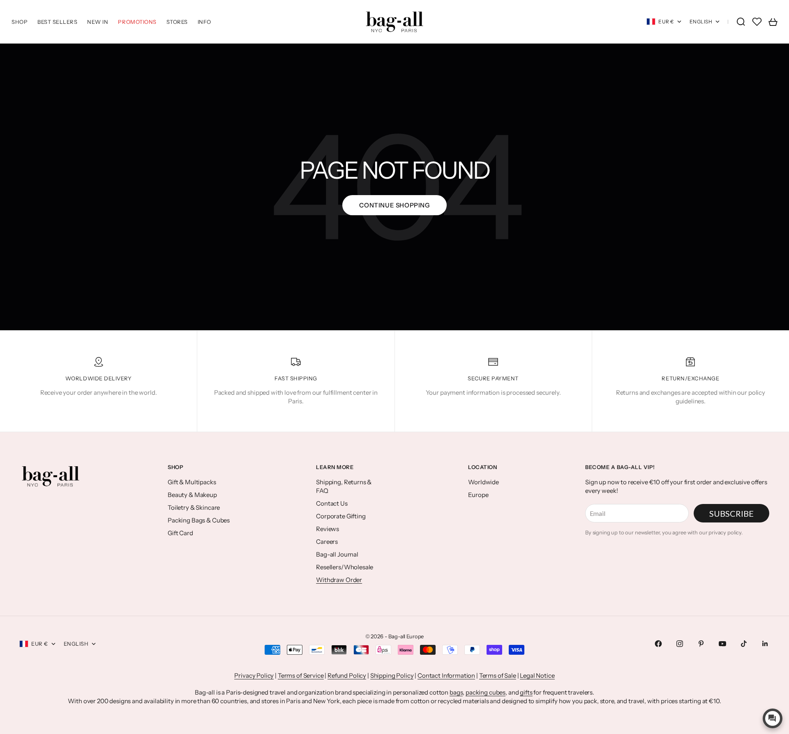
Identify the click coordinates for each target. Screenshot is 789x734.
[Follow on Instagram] (680, 644)
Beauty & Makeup (192, 495)
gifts (526, 692)
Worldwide (483, 482)
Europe (478, 495)
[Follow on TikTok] (744, 644)
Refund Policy (347, 675)
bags (456, 692)
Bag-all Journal (337, 554)
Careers (327, 541)
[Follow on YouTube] (722, 644)
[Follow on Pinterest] (701, 644)
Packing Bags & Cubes (199, 520)
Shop (20, 21)
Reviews (327, 529)
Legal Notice (537, 675)
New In (97, 21)
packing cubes (485, 692)
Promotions (137, 21)
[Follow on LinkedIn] (765, 644)
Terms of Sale (497, 675)
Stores (177, 21)
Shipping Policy (392, 675)
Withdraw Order (339, 580)
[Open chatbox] (772, 718)
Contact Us (332, 503)
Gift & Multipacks (192, 482)
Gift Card (180, 533)
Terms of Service (301, 675)
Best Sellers (57, 21)
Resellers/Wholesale (344, 567)
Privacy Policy (254, 675)
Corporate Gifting (340, 516)
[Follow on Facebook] (658, 644)
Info (204, 21)
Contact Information (446, 675)
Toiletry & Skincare (194, 507)
